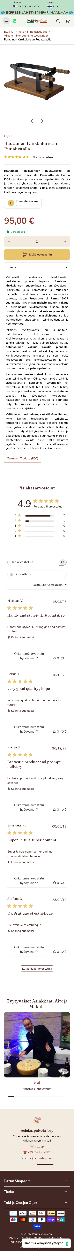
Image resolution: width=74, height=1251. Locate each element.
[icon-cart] (67, 21)
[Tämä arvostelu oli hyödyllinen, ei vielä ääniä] (54, 658)
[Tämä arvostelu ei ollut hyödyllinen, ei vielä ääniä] (62, 658)
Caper (8, 136)
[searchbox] (33, 562)
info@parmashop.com (39, 1158)
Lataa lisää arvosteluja (37, 969)
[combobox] (50, 585)
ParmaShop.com (42, 1234)
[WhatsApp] (14, 20)
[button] (37, 254)
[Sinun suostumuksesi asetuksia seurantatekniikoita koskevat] (67, 1244)
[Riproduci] (11, 203)
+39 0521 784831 (39, 1152)
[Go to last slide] (32, 121)
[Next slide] (42, 121)
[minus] (8, 241)
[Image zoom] (37, 81)
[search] (57, 21)
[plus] (65, 241)
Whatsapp (37, 1147)
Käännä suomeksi (22, 637)
